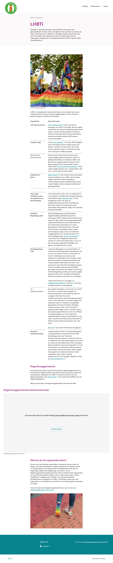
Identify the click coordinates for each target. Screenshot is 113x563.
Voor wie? (38, 17)
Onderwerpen (95, 6)
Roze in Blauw (54, 175)
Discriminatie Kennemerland (68, 166)
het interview (52, 377)
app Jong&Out (59, 142)
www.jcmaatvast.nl (58, 359)
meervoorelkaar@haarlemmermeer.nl (92, 542)
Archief (10, 559)
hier (72, 283)
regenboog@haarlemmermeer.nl (42, 490)
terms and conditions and (60, 415)
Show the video (56, 429)
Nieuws (105, 6)
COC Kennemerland (56, 125)
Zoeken (85, 6)
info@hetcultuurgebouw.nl (57, 283)
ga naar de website (71, 236)
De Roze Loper (68, 198)
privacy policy (75, 415)
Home (32, 17)
